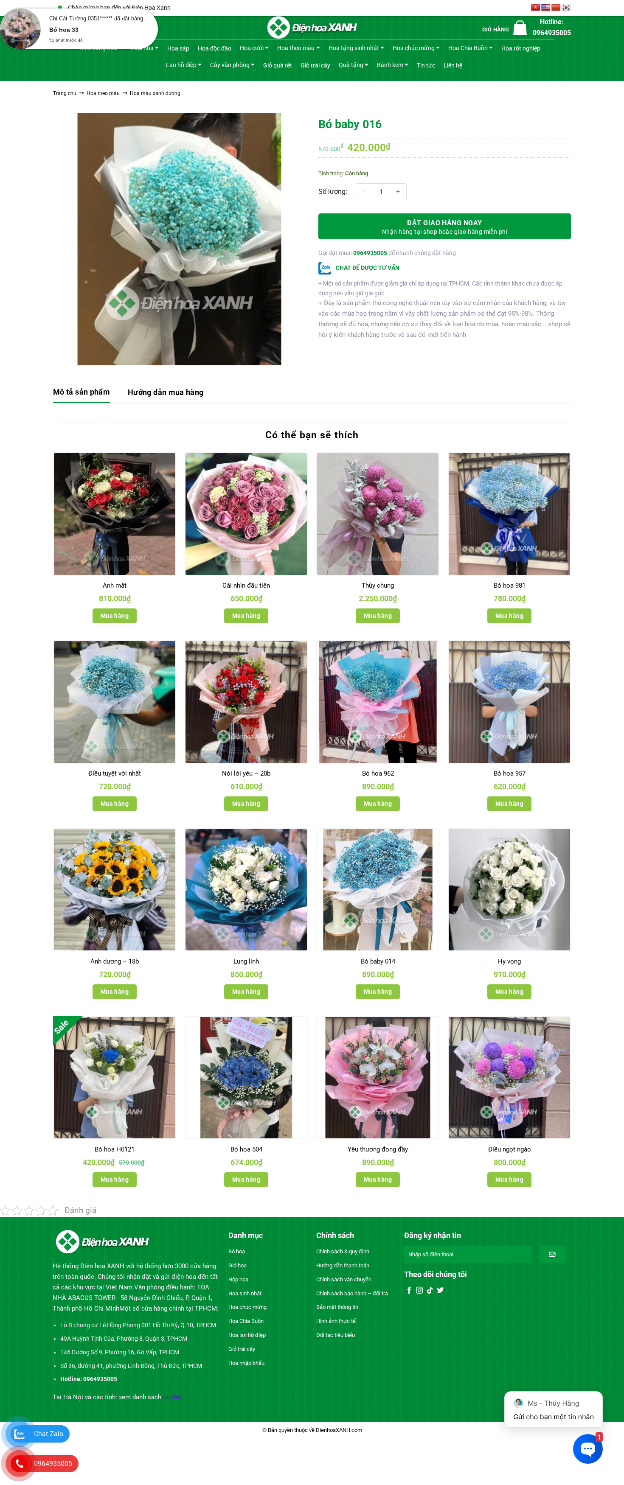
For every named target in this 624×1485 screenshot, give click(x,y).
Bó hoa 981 (510, 585)
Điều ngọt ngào (509, 1149)
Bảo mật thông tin (337, 1307)
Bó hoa (236, 1251)
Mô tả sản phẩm (81, 391)
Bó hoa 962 (378, 773)
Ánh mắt (114, 585)
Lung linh (246, 961)
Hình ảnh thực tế (336, 1321)
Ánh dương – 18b (114, 961)
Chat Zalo (48, 1434)
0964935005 (370, 252)
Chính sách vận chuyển (343, 1279)
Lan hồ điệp (181, 64)
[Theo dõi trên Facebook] (409, 1290)
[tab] (81, 392)
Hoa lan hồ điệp (247, 1335)
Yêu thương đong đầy (378, 1149)
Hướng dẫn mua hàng (165, 392)
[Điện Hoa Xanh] (312, 27)
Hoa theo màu (296, 48)
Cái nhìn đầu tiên (246, 585)
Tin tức (426, 65)
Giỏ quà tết (277, 65)
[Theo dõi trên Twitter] (440, 1290)
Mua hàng (115, 615)
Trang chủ (64, 93)
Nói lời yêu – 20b (246, 773)
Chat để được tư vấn (366, 267)
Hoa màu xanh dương (155, 93)
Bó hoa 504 (246, 1149)
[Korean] (566, 8)
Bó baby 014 (378, 961)
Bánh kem (390, 64)
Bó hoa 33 (64, 29)
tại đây (172, 1397)
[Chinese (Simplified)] (556, 8)
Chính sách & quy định (342, 1251)
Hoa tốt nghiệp (520, 48)
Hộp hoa (238, 1279)
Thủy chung (378, 585)
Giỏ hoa (237, 1265)
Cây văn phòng (230, 64)
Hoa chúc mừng (414, 48)
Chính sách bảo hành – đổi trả (352, 1293)
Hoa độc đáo (214, 48)
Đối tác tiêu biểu (335, 1335)
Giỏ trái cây (315, 65)
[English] (546, 8)
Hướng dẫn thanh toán (342, 1265)
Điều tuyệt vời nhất (114, 773)
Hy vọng (509, 961)
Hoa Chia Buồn (468, 48)
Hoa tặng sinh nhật (354, 48)
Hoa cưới (252, 48)
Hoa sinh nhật (244, 1293)
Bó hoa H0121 (115, 1149)
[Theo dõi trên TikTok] (430, 1290)
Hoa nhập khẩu (246, 1363)
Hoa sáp (178, 48)
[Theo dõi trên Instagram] (419, 1290)
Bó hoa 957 (510, 773)
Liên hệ (453, 65)
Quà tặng (351, 64)
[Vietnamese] (535, 8)
